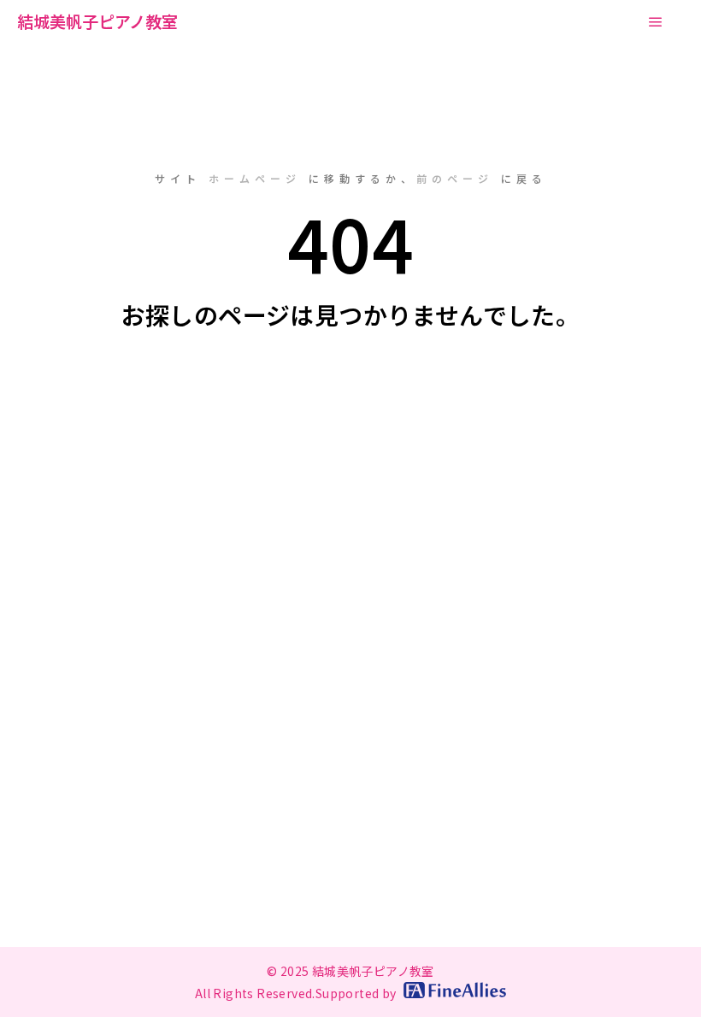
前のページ (454, 178)
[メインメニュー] (655, 22)
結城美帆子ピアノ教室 (97, 20)
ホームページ (255, 178)
